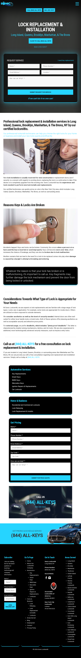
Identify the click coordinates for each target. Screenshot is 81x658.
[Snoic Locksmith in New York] (7, 5)
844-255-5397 (49, 10)
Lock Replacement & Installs (22, 411)
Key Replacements (19, 374)
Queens (70, 563)
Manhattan (71, 568)
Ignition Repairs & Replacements (24, 386)
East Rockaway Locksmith (71, 625)
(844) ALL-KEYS (24, 344)
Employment (31, 623)
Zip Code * (14, 453)
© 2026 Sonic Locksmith (40, 649)
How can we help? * (18, 461)
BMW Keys (16, 380)
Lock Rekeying (17, 408)
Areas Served (31, 618)
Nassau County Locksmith (71, 583)
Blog (28, 620)
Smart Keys (16, 377)
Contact (29, 625)
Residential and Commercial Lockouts (26, 405)
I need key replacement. (66, 60)
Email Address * (16, 444)
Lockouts (33, 596)
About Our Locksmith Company (30, 566)
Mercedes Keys (18, 383)
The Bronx (71, 571)
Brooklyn (70, 566)
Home (29, 561)
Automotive (30, 570)
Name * (13, 427)
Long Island (71, 561)
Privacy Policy (31, 628)
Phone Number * (17, 435)
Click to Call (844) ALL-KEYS (40, 41)
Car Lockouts (17, 389)
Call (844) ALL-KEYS (34, 10)
